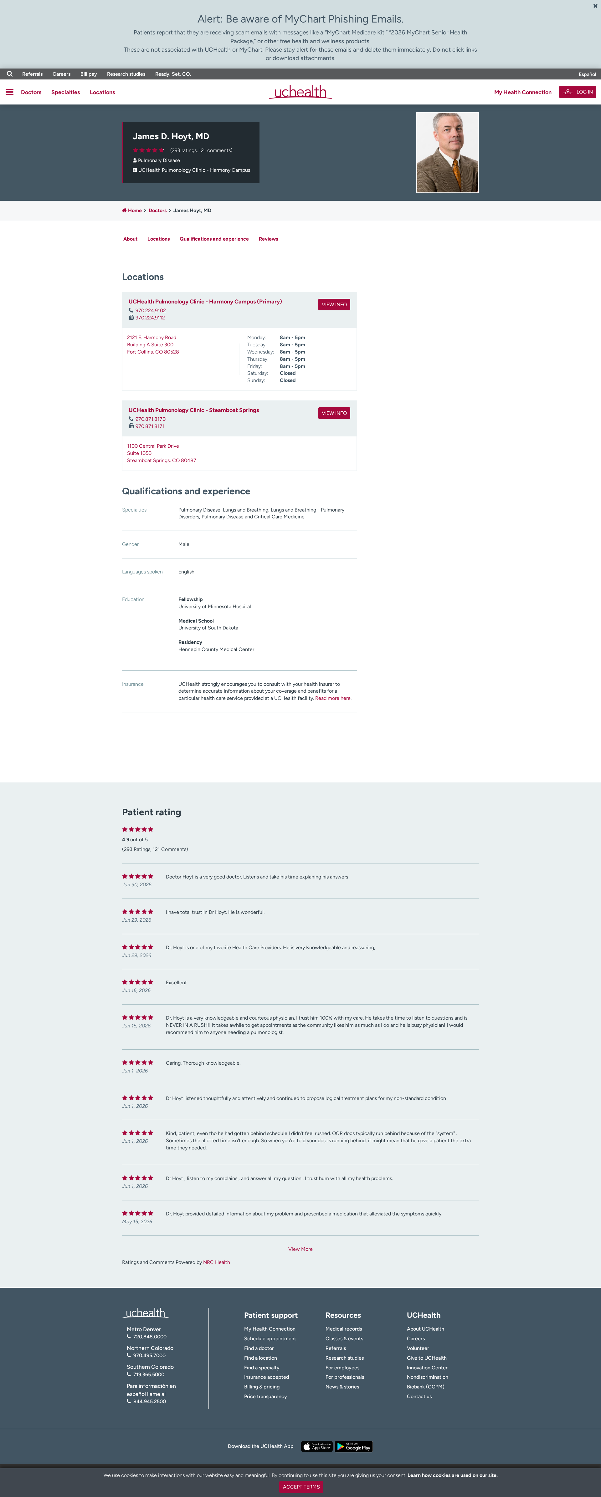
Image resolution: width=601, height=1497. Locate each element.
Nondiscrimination (427, 1377)
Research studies (126, 74)
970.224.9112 (150, 318)
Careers (61, 74)
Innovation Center (427, 1368)
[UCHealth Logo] (145, 1312)
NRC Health (216, 1262)
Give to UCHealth (427, 1358)
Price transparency (265, 1396)
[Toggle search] (10, 74)
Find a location (260, 1358)
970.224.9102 (151, 310)
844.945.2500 (149, 1401)
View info (334, 305)
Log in (585, 92)
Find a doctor (259, 1348)
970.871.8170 (151, 419)
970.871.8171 (150, 426)
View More (300, 1249)
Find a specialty (262, 1368)
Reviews (268, 239)
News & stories (342, 1387)
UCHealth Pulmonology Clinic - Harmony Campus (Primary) (205, 301)
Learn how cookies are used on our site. (453, 1475)
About (130, 239)
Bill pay (88, 74)
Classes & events (344, 1339)
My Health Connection (523, 92)
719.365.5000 (148, 1374)
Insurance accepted (266, 1377)
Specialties (65, 92)
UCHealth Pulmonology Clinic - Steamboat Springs (194, 410)
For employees (342, 1368)
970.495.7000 (149, 1355)
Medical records (344, 1329)
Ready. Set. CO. (173, 74)
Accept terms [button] (301, 1487)
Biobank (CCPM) (425, 1387)
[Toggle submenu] (10, 92)
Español (587, 74)
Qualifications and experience (214, 239)
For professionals (345, 1377)
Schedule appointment (270, 1339)
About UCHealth (425, 1329)
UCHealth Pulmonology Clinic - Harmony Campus (194, 170)
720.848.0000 (150, 1337)
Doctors (31, 92)
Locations (102, 92)
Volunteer (418, 1348)
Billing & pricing (262, 1387)
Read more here (333, 698)
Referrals (32, 74)
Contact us (419, 1396)
